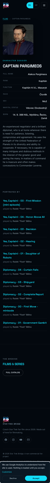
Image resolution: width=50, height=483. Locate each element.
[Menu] (44, 5)
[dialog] (25, 472)
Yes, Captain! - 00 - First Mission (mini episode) (22, 202)
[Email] (28, 440)
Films (5, 19)
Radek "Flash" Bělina (22, 209)
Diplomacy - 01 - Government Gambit (25, 322)
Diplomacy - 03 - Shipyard (18, 282)
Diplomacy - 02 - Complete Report (23, 294)
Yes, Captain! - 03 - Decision (19, 229)
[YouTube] (21, 440)
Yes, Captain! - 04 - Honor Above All (24, 216)
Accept (36, 478)
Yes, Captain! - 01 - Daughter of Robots (21, 255)
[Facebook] (6, 440)
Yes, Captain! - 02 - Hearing (19, 241)
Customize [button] (7, 472)
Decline (13, 478)
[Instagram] (13, 440)
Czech (36, 5)
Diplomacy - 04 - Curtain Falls (20, 269)
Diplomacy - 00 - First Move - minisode (20, 308)
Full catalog (13, 372)
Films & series (13, 364)
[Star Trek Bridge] (6, 5)
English (30, 5)
